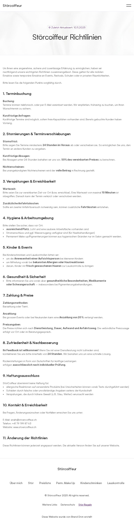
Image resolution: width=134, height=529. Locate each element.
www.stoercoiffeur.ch (24, 427)
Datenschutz (68, 504)
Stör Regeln (85, 504)
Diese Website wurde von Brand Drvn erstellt (67, 516)
